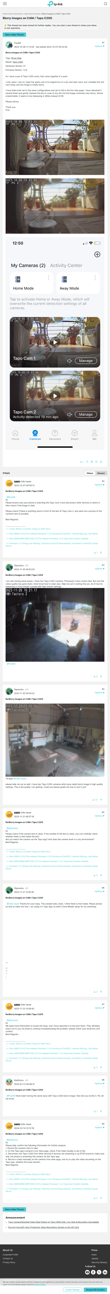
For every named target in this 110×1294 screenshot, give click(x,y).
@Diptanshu (12, 828)
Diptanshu (19, 565)
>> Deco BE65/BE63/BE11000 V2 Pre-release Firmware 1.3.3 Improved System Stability (47, 538)
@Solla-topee (19, 778)
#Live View (16, 58)
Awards (95, 1258)
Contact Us (8, 1258)
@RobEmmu (12, 1140)
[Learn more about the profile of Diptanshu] (10, 567)
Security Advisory (99, 1262)
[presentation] (9, 44)
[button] (5, 3)
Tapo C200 (17, 62)
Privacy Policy (9, 1262)
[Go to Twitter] (99, 1272)
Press (94, 1250)
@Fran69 (11, 497)
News (94, 1254)
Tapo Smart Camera (32, 14)
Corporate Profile (10, 1254)
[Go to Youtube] (87, 1272)
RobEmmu (19, 1080)
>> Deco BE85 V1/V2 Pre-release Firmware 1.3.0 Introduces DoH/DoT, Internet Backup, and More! (52, 533)
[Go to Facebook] (93, 1272)
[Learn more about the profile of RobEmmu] (10, 1082)
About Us (8, 1250)
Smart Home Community (12, 14)
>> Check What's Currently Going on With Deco (28, 529)
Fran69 (17, 43)
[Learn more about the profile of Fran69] (10, 44)
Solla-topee (25, 481)
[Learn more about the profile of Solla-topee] (10, 483)
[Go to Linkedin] (105, 1272)
